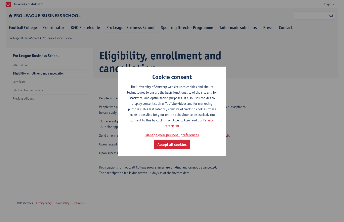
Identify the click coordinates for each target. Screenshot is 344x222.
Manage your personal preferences (172, 135)
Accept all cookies (172, 144)
